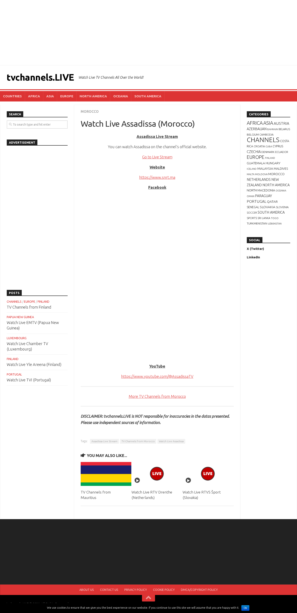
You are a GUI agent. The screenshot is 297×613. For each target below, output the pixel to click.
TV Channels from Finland (29, 307)
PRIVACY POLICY (135, 589)
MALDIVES (281, 168)
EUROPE (66, 96)
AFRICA (34, 96)
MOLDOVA (261, 174)
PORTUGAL (14, 374)
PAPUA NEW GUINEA (20, 317)
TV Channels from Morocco (138, 441)
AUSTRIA (281, 123)
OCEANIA (120, 96)
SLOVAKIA (267, 207)
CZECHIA (254, 152)
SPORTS (252, 218)
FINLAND (43, 301)
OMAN (250, 196)
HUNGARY (273, 163)
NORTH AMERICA (93, 96)
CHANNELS (14, 301)
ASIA (50, 96)
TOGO (275, 218)
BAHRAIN (272, 129)
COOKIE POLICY (164, 589)
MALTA (250, 174)
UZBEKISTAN (275, 223)
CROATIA (259, 146)
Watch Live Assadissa (171, 441)
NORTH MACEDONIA (261, 190)
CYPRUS (278, 146)
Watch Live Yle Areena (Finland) (34, 364)
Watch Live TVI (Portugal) (29, 380)
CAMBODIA (266, 134)
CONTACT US (109, 589)
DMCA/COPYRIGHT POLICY (199, 589)
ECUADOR (281, 151)
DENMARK (268, 152)
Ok (245, 608)
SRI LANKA (264, 218)
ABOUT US (86, 589)
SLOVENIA (282, 207)
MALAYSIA (265, 168)
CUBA (268, 146)
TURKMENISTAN (257, 223)
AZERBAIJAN (257, 129)
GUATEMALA (256, 163)
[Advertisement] (148, 32)
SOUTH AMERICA (147, 96)
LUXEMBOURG (17, 338)
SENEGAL (253, 207)
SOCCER (252, 212)
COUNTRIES (12, 96)
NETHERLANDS (259, 179)
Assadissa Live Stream (104, 441)
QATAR (272, 201)
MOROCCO (90, 111)
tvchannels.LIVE (40, 77)
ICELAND (252, 169)
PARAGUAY (263, 196)
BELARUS (284, 129)
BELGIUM (253, 134)
